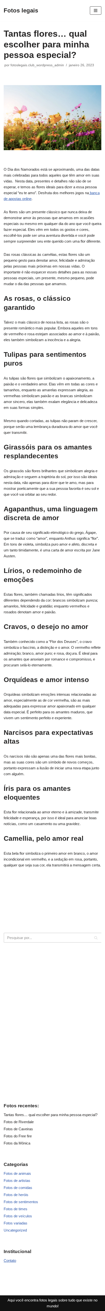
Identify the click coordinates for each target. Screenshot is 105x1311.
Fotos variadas (15, 1223)
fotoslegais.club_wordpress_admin (37, 65)
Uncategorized (15, 1230)
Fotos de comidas (18, 1188)
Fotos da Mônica (17, 1143)
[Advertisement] (52, 1021)
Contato (10, 1260)
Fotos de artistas (17, 1180)
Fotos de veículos (18, 1216)
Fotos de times (15, 1209)
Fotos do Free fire (18, 1136)
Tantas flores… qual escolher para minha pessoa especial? (50, 1115)
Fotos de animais (17, 1173)
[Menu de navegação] (95, 10)
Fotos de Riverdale (19, 1122)
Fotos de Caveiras (18, 1129)
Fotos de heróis (16, 1195)
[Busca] (95, 938)
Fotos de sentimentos (21, 1202)
